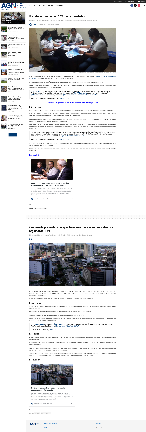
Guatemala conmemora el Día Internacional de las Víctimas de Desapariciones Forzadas (15, 117)
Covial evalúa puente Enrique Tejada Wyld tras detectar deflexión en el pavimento (15, 98)
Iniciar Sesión (142, 1)
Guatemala (47, 413)
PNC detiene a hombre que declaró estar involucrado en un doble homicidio (15, 54)
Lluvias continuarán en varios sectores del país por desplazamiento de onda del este (16, 37)
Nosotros (42, 5)
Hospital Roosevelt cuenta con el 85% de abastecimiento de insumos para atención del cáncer (16, 71)
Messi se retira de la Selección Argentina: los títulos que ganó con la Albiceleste (16, 29)
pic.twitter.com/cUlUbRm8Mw (86, 95)
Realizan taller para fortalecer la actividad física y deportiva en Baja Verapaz (16, 62)
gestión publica (38, 208)
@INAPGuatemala (80, 93)
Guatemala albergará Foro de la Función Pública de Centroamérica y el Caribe (72, 103)
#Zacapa (58, 326)
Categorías (58, 5)
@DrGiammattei (68, 95)
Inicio (35, 5)
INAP (45, 208)
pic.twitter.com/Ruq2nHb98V (73, 136)
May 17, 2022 (64, 98)
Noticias (50, 5)
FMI (42, 413)
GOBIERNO (51, 24)
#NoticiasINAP (36, 91)
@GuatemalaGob (37, 95)
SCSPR (45, 427)
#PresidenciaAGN (37, 324)
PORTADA (57, 24)
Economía (52, 239)
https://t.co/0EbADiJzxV (70, 326)
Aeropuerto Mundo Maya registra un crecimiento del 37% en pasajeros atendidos (16, 80)
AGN (35, 24)
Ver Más (13, 134)
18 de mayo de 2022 (43, 24)
